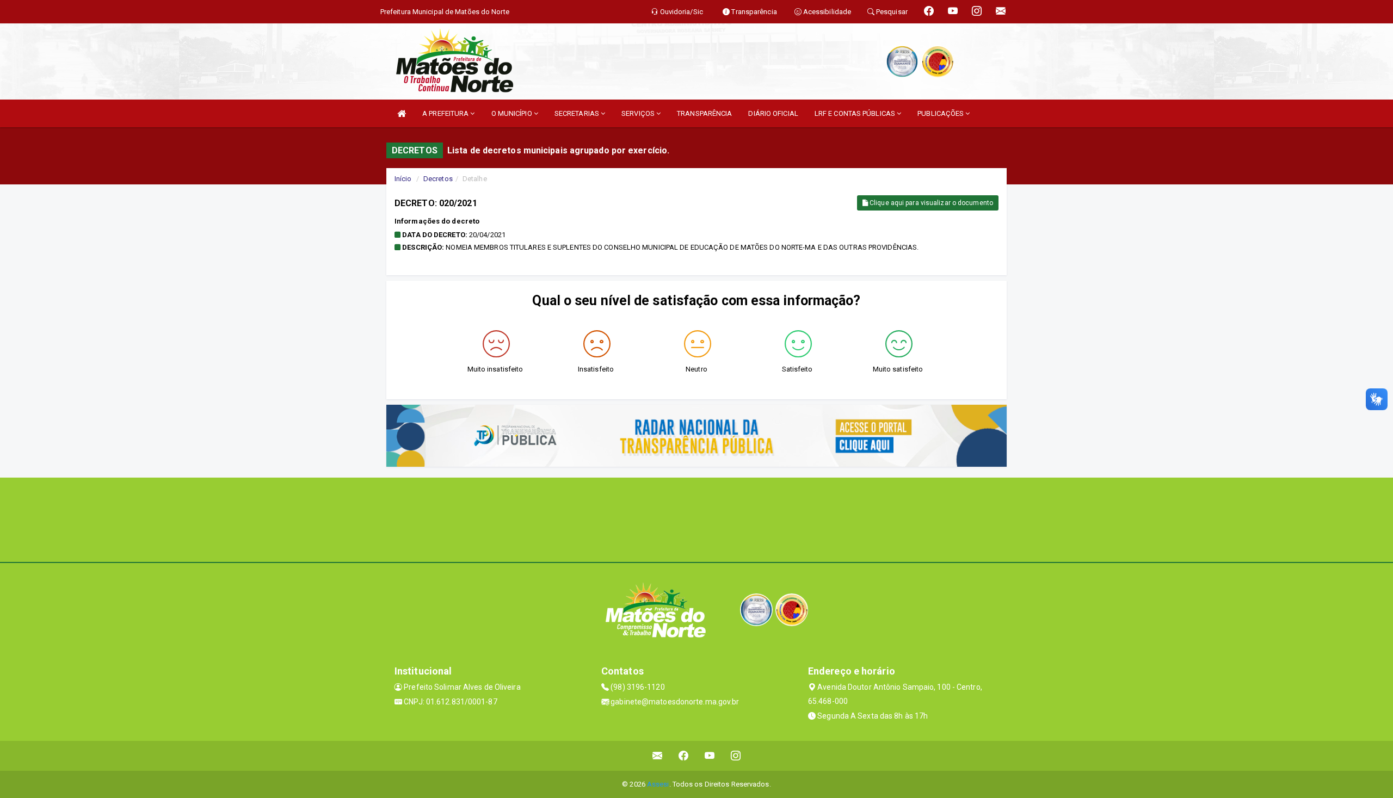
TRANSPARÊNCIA (704, 113)
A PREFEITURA (446, 113)
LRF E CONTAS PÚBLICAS (856, 113)
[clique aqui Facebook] (683, 755)
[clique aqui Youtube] (709, 755)
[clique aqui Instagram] (735, 755)
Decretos (438, 179)
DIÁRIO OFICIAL (773, 113)
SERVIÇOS (638, 113)
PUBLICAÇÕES (941, 113)
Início (403, 179)
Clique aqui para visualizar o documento (930, 203)
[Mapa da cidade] (696, 518)
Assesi (658, 784)
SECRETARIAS (577, 113)
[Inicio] (401, 113)
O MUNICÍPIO (512, 113)
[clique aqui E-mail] (657, 755)
